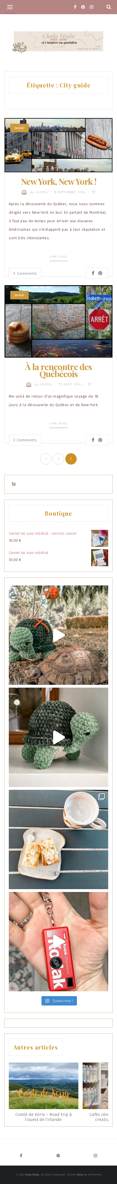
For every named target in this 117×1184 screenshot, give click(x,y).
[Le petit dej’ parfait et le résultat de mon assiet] (58, 839)
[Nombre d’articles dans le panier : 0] (13, 484)
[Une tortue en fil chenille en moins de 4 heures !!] (58, 737)
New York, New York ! (58, 181)
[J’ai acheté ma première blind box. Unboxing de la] (58, 941)
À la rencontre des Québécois (58, 370)
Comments (25, 273)
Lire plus (58, 256)
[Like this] (94, 192)
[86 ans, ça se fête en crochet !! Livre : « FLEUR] (58, 635)
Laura (39, 192)
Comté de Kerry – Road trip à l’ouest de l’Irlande (43, 1117)
